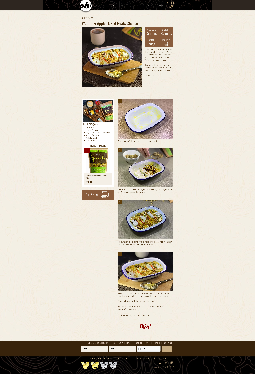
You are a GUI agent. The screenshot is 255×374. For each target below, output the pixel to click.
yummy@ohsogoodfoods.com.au (166, 366)
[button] (170, 6)
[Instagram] (172, 2)
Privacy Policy (170, 368)
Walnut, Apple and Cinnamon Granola (155, 60)
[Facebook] (167, 2)
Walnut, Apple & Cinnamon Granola (100, 132)
